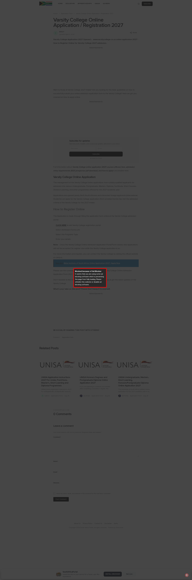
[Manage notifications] (187, 575)
